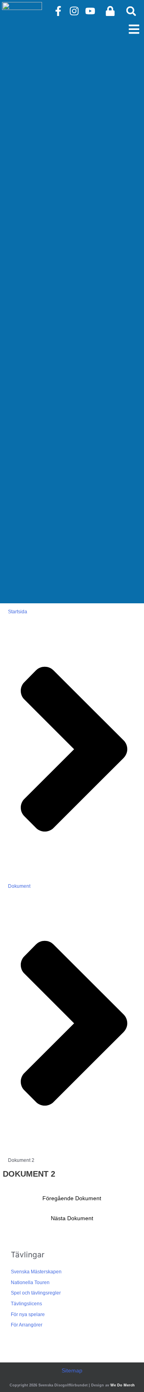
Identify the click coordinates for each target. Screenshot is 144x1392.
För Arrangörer (26, 1325)
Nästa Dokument (72, 1218)
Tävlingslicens (26, 1303)
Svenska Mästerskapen (36, 1272)
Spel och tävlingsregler (36, 1293)
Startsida (17, 611)
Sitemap (72, 1371)
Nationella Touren (30, 1282)
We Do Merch (122, 1385)
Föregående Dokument (71, 1198)
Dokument (19, 886)
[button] (131, 11)
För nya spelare (28, 1314)
